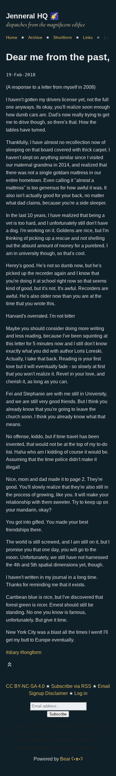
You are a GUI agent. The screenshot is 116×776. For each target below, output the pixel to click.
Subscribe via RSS (71, 686)
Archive (35, 37)
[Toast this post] (9, 666)
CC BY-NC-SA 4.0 (25, 686)
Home (11, 37)
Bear (71, 758)
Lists (108, 37)
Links (88, 37)
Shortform (62, 37)
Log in (80, 693)
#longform (30, 652)
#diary (12, 652)
